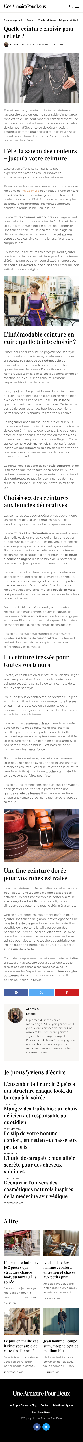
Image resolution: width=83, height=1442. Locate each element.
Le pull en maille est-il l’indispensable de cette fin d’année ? (21, 1346)
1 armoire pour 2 (13, 20)
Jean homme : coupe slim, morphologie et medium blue (60, 1346)
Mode (30, 20)
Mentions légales (63, 1405)
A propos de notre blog (23, 1405)
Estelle (14, 44)
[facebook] (37, 1427)
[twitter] (46, 1427)
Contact (45, 1405)
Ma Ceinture (30, 190)
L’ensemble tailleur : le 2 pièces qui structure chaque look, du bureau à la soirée (39, 1091)
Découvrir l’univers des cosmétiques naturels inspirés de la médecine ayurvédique (38, 1189)
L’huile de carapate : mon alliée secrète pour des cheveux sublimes (39, 1165)
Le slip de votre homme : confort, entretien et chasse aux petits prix (40, 1140)
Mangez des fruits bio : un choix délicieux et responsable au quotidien (41, 1115)
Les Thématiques (41, 1412)
